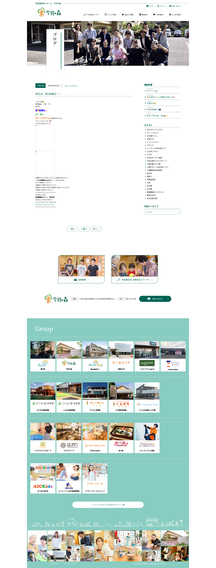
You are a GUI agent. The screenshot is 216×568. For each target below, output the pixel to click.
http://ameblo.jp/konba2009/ (44, 204)
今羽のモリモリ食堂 (154, 157)
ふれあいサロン (153, 151)
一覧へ (84, 228)
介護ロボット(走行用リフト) (157, 167)
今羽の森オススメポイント (157, 161)
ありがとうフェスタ (154, 129)
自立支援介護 (152, 198)
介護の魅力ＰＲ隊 (153, 164)
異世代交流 (151, 195)
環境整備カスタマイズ (155, 192)
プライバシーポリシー (70, 564)
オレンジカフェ (153, 132)
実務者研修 (151, 179)
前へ (73, 228)
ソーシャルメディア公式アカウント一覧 (108, 504)
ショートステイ (153, 142)
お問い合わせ (54, 564)
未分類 (149, 186)
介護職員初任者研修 (154, 170)
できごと (150, 145)
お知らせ (150, 139)
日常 (148, 182)
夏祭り (149, 176)
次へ (95, 228)
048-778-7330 (131, 299)
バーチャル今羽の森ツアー (157, 148)
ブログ (149, 154)
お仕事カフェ (152, 136)
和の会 (149, 173)
